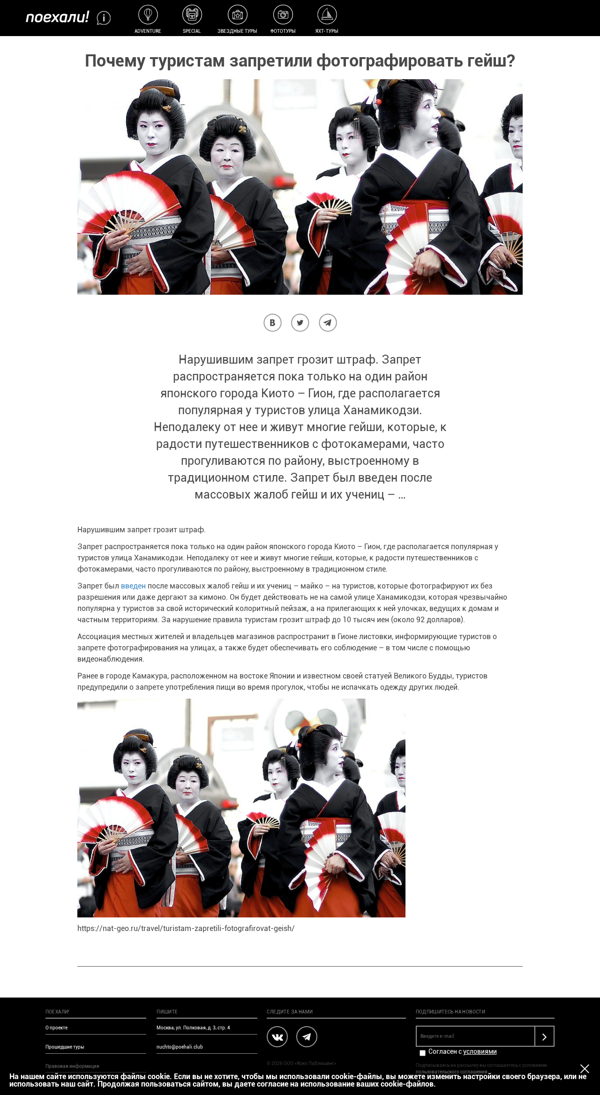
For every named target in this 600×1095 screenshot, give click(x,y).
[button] (272, 322)
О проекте (56, 1028)
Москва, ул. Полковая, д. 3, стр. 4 (193, 1028)
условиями (480, 1051)
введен (133, 585)
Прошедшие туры (64, 1047)
